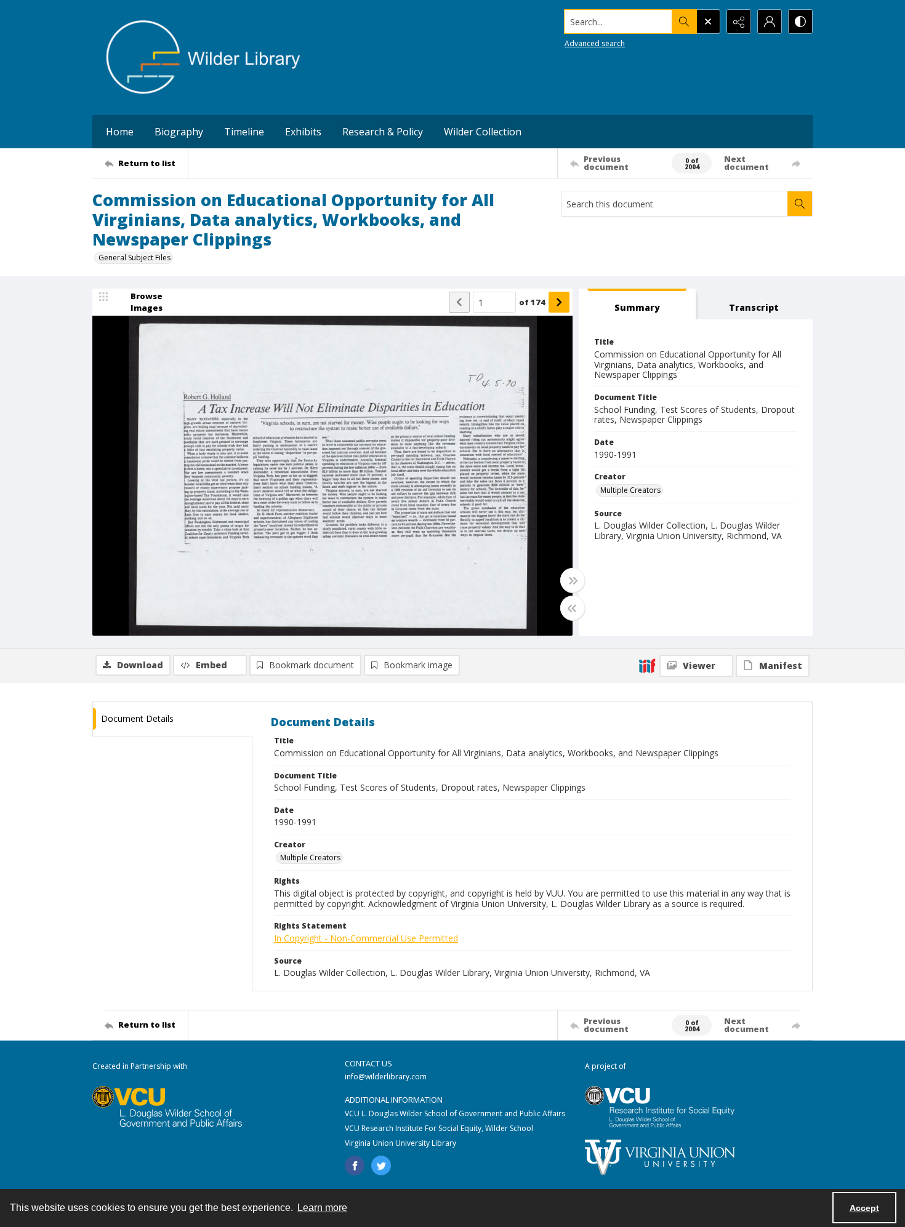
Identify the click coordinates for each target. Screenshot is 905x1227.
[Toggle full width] (572, 580)
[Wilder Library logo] (203, 57)
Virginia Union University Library (400, 1143)
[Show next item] (559, 302)
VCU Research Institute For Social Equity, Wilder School (439, 1128)
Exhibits (303, 131)
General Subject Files (135, 257)
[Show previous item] (459, 302)
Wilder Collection (482, 131)
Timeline (244, 131)
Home (120, 131)
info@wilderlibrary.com (386, 1076)
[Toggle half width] (572, 608)
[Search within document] (799, 203)
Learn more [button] (322, 1207)
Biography (179, 131)
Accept (864, 1208)
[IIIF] (647, 665)
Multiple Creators (630, 490)
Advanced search (595, 43)
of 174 (532, 302)
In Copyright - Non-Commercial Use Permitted (366, 938)
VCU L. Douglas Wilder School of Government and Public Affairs (455, 1113)
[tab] (637, 304)
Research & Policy (382, 131)
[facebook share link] (354, 1165)
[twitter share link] (381, 1165)
